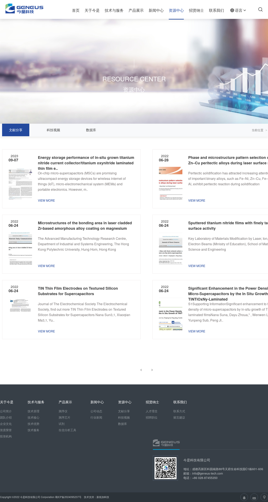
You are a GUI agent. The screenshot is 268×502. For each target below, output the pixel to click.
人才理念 (151, 411)
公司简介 (6, 411)
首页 (76, 10)
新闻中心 (156, 10)
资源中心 (176, 10)
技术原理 (33, 411)
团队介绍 (6, 417)
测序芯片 (64, 417)
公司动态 (96, 411)
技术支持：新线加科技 (96, 497)
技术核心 (33, 417)
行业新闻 (96, 417)
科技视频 (53, 129)
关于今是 (92, 10)
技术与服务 (114, 10)
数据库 (91, 129)
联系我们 (216, 10)
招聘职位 (151, 417)
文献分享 (15, 129)
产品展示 (136, 10)
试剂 (61, 424)
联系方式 (179, 411)
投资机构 (6, 436)
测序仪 (63, 411)
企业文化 (6, 424)
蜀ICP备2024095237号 (68, 497)
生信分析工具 (67, 430)
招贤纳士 (196, 10)
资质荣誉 (6, 430)
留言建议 (179, 417)
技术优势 (33, 424)
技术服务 (33, 430)
